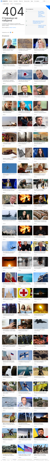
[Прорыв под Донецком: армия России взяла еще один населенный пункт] (40, 311)
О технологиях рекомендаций (21, 460)
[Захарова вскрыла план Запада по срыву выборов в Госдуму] (9, 295)
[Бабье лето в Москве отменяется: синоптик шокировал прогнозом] (25, 264)
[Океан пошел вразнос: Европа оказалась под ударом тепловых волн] (25, 279)
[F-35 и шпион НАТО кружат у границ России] (40, 326)
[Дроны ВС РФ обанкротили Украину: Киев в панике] (25, 326)
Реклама (8, 460)
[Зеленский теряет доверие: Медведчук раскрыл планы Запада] (40, 435)
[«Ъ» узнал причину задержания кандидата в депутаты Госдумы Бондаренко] (40, 279)
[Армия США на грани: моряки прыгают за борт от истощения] (40, 451)
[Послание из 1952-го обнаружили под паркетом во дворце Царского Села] (25, 46)
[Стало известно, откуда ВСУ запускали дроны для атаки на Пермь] (9, 77)
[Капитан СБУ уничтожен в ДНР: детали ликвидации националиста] (25, 139)
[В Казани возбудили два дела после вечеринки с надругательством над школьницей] (40, 264)
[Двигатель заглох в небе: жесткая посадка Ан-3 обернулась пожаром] (9, 435)
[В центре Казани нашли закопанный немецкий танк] (25, 155)
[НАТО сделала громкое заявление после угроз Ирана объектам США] (25, 420)
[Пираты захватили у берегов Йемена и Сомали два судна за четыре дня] (9, 420)
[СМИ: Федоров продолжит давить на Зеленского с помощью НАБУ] (25, 248)
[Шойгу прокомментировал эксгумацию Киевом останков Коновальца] (9, 92)
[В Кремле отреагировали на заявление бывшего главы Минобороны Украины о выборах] (9, 46)
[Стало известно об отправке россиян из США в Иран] (9, 264)
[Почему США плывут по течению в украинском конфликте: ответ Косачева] (25, 451)
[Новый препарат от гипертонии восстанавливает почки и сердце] (9, 326)
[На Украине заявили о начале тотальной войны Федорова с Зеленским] (40, 233)
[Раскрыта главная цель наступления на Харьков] (40, 420)
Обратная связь (47, 460)
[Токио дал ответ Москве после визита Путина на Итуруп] (25, 77)
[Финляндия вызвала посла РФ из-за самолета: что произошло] (25, 357)
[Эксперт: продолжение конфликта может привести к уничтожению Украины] (9, 342)
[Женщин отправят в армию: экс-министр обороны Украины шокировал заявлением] (25, 186)
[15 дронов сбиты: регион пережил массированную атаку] (40, 61)
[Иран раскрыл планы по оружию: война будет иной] (9, 124)
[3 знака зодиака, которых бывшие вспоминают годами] (9, 139)
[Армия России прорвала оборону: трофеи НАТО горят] (40, 295)
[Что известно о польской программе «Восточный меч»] (9, 451)
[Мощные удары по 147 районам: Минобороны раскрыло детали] (25, 233)
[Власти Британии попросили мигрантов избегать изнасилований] (40, 139)
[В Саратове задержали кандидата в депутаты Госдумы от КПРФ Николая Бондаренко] (40, 124)
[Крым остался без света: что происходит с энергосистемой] (9, 233)
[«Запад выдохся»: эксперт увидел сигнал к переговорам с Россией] (25, 435)
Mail (1, 460)
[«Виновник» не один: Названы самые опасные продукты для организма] (40, 342)
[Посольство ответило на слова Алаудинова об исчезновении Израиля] (40, 77)
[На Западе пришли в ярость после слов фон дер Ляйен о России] (9, 186)
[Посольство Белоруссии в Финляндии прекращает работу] (25, 389)
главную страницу (12, 27)
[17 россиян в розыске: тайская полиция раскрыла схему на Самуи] (9, 311)
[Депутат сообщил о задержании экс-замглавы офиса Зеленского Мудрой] (40, 155)
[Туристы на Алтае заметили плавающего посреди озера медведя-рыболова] (9, 404)
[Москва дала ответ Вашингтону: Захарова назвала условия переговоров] (40, 46)
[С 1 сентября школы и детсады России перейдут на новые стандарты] (40, 170)
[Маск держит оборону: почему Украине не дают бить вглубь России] (40, 248)
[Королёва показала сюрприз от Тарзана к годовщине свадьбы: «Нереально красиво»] (25, 217)
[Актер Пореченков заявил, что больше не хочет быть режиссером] (9, 108)
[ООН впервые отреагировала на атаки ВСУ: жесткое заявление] (25, 108)
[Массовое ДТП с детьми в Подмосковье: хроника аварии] (25, 295)
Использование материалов (40, 460)
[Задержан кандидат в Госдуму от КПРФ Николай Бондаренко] (9, 155)
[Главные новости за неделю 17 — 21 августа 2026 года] (40, 201)
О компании (4, 460)
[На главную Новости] (5, 1)
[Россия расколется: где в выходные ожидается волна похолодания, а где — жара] (40, 373)
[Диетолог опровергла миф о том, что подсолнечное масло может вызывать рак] (40, 389)
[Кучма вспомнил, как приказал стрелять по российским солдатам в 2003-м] (25, 92)
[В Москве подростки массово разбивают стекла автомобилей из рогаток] (9, 61)
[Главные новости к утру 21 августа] (9, 217)
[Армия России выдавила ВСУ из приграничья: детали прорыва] (40, 404)
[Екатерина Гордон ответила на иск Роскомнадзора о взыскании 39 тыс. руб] (9, 279)
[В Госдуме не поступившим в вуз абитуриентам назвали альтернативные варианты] (25, 373)
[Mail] (1, 1)
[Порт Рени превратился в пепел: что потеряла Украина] (25, 201)
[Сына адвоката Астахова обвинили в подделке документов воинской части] (40, 108)
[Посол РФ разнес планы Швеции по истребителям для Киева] (9, 248)
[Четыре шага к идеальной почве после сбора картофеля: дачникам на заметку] (40, 357)
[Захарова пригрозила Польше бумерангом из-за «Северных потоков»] (9, 357)
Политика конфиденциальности (30, 460)
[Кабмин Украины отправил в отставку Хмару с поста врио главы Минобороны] (40, 92)
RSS (11, 460)
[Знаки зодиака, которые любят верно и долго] (9, 389)
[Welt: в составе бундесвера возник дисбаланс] (25, 342)
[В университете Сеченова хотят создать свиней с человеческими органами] (40, 217)
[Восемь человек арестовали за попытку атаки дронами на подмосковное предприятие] (25, 61)
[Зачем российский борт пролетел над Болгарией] (9, 170)
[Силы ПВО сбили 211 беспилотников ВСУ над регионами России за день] (9, 373)
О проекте (14, 460)
